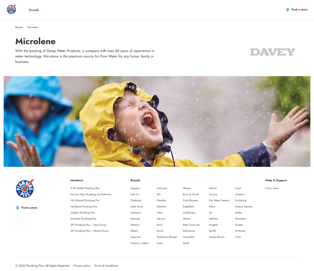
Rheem (134, 231)
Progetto (213, 225)
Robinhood (189, 231)
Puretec (239, 225)
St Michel (240, 231)
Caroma (213, 194)
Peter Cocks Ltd (191, 225)
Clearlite (161, 200)
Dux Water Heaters (219, 200)
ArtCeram (162, 188)
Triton (238, 237)
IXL (210, 213)
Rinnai (160, 231)
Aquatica (135, 188)
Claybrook (136, 200)
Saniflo (212, 231)
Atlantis (213, 188)
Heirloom (136, 213)
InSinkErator (189, 213)
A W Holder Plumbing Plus (85, 188)
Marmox (161, 219)
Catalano (239, 194)
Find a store (299, 10)
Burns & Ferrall (191, 194)
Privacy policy (82, 266)
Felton (212, 206)
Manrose (135, 219)
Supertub (135, 237)
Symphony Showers (167, 237)
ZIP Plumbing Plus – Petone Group (89, 231)
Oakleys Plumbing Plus (83, 213)
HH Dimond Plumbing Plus (85, 200)
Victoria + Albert (140, 243)
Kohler (238, 213)
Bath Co (135, 194)
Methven (213, 219)
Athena (186, 188)
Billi (159, 194)
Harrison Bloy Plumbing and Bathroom (91, 194)
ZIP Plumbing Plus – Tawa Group (88, 225)
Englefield (188, 206)
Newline (135, 225)
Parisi (160, 225)
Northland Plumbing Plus (84, 206)
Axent (238, 188)
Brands (34, 10)
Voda (159, 243)
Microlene (240, 219)
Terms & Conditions (106, 266)
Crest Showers (190, 200)
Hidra (160, 213)
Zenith (186, 243)
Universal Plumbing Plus (83, 219)
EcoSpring (240, 200)
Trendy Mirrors (216, 237)
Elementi (161, 206)
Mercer (186, 219)
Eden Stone (137, 206)
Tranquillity (188, 237)
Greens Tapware (243, 206)
